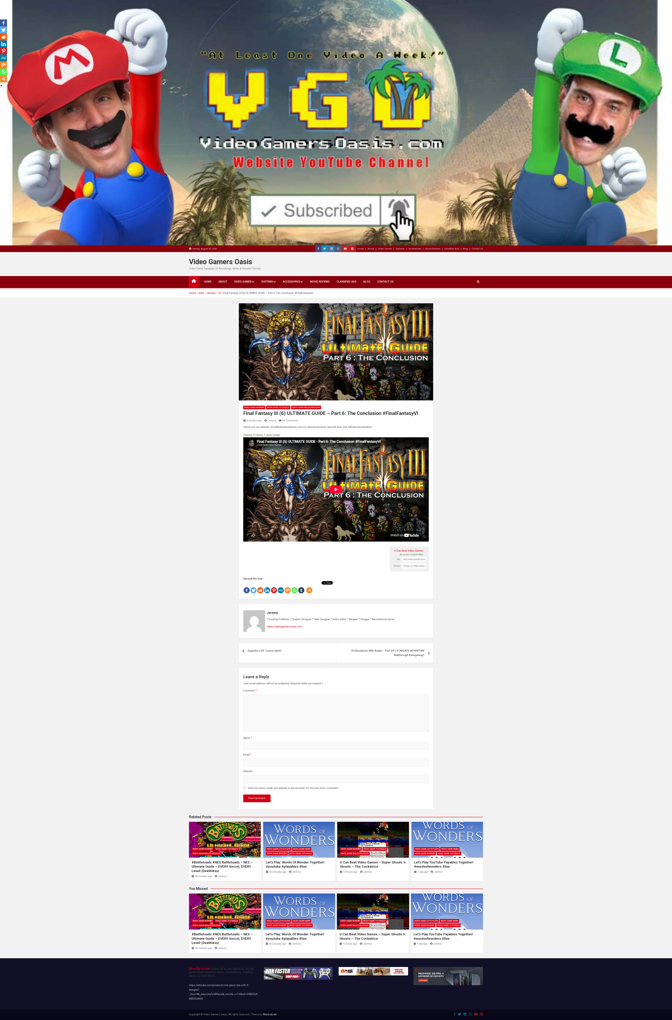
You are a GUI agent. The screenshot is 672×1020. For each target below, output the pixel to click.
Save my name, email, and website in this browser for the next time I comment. (293, 788)
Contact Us (477, 248)
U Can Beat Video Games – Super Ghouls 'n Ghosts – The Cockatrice (373, 864)
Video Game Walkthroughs (306, 407)
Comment (250, 690)
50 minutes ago (203, 876)
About (371, 248)
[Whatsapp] (294, 587)
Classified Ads (451, 248)
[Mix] (288, 587)
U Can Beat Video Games (408, 550)
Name (247, 738)
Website (248, 771)
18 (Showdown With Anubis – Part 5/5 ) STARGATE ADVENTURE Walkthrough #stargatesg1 (387, 653)
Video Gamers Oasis (220, 262)
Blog (465, 248)
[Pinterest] (274, 587)
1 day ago (422, 871)
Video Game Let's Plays (278, 849)
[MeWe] (281, 587)
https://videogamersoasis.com (284, 626)
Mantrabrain (270, 1014)
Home (361, 248)
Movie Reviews (432, 248)
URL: (399, 559)
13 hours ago (350, 871)
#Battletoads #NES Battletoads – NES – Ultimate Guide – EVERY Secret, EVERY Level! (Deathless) (222, 866)
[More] (309, 587)
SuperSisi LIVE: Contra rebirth (264, 650)
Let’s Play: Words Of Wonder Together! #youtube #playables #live (295, 864)
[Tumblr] (301, 587)
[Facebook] (247, 587)
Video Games (385, 248)
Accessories (414, 248)
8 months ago (254, 420)
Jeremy (272, 420)
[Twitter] (253, 587)
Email (247, 754)
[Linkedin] (267, 587)
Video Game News (301, 849)
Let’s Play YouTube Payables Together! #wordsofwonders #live (443, 864)
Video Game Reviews (254, 407)
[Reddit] (260, 587)
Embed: (397, 566)
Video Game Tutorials (278, 407)
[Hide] (1, 85)
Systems (400, 248)
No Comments (290, 420)
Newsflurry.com (199, 968)
